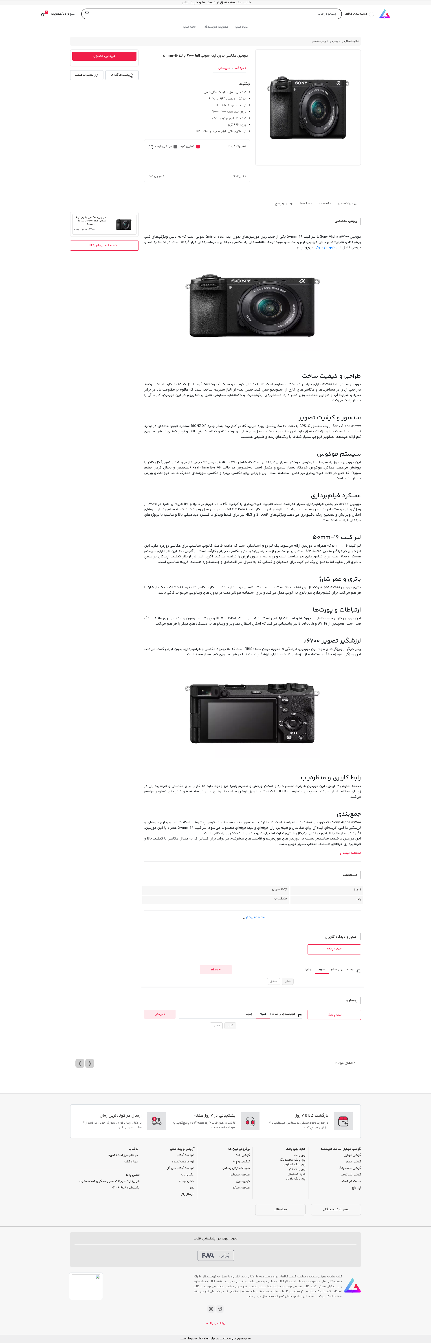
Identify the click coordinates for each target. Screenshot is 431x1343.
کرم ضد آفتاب (185, 1155)
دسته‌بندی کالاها (356, 13)
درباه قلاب (241, 26)
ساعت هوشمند (351, 1181)
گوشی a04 (243, 1155)
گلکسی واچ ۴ (241, 1162)
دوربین (336, 41)
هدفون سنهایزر (239, 1175)
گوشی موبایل (352, 1155)
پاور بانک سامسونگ (293, 1160)
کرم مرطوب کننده (183, 1162)
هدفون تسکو (241, 1188)
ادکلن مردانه (186, 1181)
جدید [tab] (308, 969)
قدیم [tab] (322, 969)
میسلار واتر (187, 1194)
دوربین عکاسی (320, 41)
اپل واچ (356, 1188)
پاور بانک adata (296, 1179)
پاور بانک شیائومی (294, 1164)
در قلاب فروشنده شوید (123, 1155)
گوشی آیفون (353, 1162)
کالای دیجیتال (351, 41)
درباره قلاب (131, 1162)
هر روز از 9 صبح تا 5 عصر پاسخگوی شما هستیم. (109, 1181)
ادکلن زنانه (187, 1175)
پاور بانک (300, 1155)
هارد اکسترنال (297, 1174)
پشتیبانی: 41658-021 (126, 1188)
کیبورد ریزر (243, 1181)
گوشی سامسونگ (350, 1168)
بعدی (273, 981)
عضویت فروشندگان (215, 26)
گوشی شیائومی (351, 1175)
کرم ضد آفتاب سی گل (180, 1168)
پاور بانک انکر (297, 1169)
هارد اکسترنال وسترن (236, 1168)
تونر (192, 1188)
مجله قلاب (189, 26)
